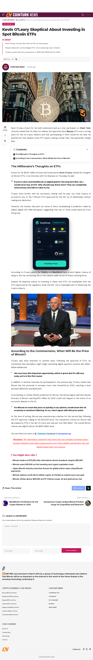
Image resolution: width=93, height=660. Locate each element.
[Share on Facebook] (12, 59)
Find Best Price (51, 263)
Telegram (41, 433)
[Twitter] (87, 649)
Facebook (50, 433)
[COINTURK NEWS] (22, 14)
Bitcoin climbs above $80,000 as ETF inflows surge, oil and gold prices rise (47, 479)
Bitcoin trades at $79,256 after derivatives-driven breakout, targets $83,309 (48, 460)
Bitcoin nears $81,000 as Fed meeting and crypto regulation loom (43, 464)
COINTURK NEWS (17, 67)
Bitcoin (70, 131)
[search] (82, 15)
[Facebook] (83, 649)
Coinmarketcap (64, 433)
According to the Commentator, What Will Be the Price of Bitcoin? (43, 158)
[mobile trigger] (4, 14)
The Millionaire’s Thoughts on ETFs (29, 154)
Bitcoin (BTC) (8, 24)
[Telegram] (90, 649)
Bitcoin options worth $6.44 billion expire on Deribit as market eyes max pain (48, 475)
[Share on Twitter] (16, 59)
